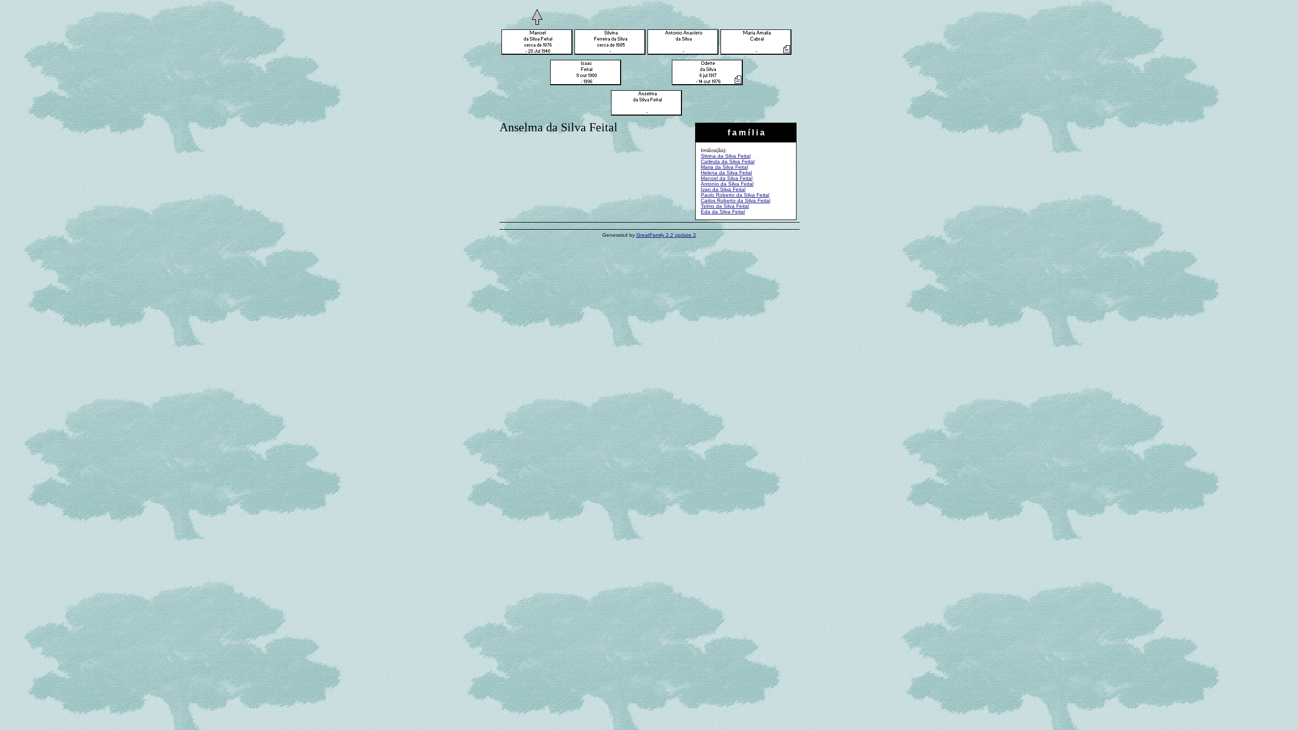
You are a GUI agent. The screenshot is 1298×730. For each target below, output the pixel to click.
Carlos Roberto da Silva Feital (735, 200)
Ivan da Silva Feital (723, 189)
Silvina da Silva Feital (725, 156)
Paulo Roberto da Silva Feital (735, 195)
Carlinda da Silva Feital (727, 161)
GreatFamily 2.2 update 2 (666, 235)
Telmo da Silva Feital (725, 206)
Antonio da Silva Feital (727, 184)
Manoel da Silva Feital (726, 178)
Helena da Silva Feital (726, 172)
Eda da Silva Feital (723, 211)
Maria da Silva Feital (724, 167)
